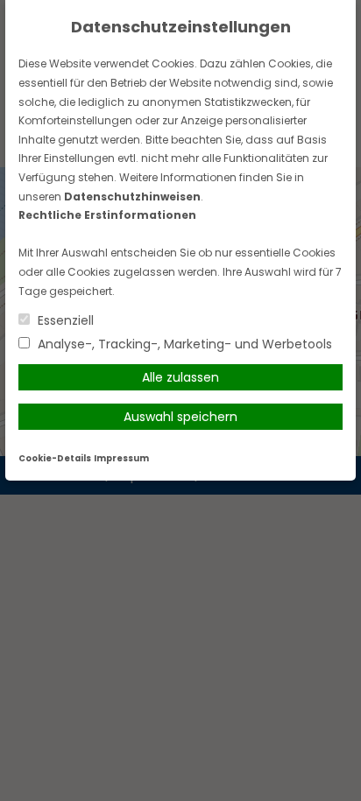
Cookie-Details (54, 458)
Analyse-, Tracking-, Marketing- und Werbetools (183, 344)
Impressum (121, 458)
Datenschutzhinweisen (132, 196)
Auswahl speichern (180, 416)
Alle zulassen (180, 377)
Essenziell (64, 320)
